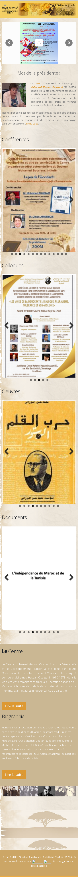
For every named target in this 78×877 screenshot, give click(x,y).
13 (62, 254)
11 (54, 254)
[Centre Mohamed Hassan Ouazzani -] (39, 9)
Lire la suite (14, 706)
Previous (8, 199)
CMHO (38, 83)
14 (66, 254)
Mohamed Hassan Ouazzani (46, 87)
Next (70, 199)
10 (49, 254)
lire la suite (32, 123)
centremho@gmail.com (20, 861)
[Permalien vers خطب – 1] (39, 452)
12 (58, 254)
